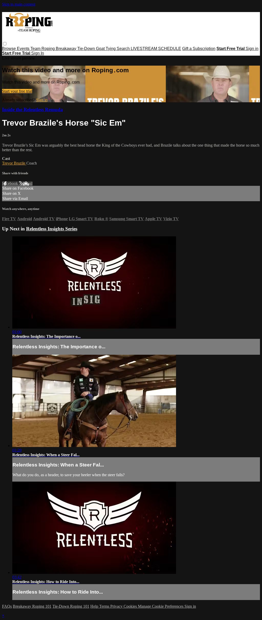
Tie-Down (86, 48)
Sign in (252, 48)
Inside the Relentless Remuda (32, 109)
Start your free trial (17, 91)
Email (27, 183)
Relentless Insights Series (51, 228)
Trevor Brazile (14, 163)
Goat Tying (106, 48)
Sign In (37, 53)
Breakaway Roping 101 (32, 606)
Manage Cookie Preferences (161, 606)
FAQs (7, 606)
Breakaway (66, 48)
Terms (104, 606)
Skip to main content (18, 4)
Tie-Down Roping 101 (70, 606)
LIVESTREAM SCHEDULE (156, 48)
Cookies (131, 606)
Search (124, 48)
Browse (9, 48)
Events (23, 48)
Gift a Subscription (198, 48)
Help (94, 606)
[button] (4, 43)
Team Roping (43, 48)
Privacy (117, 606)
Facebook (10, 183)
